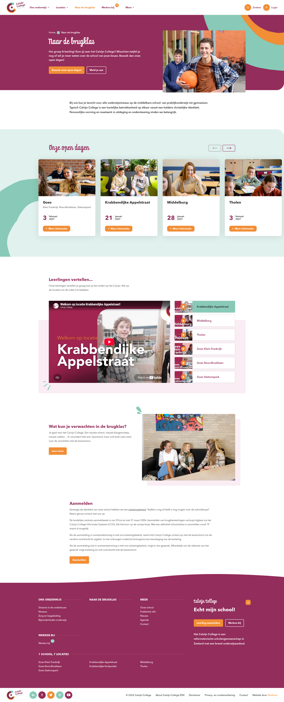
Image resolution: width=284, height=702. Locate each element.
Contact (144, 624)
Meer (129, 7)
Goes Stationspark (48, 670)
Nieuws (144, 615)
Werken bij (108, 7)
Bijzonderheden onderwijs (52, 619)
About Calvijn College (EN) (170, 695)
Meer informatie (58, 228)
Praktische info (148, 611)
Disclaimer (194, 695)
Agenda (144, 619)
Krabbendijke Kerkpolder (103, 666)
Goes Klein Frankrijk (49, 662)
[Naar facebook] (42, 695)
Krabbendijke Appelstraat (103, 662)
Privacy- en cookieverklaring (220, 695)
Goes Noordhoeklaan (50, 666)
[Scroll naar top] (248, 602)
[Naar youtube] (68, 695)
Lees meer (58, 450)
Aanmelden (79, 559)
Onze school (147, 607)
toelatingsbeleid (137, 509)
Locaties (61, 7)
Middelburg (146, 662)
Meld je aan (96, 69)
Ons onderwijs (38, 7)
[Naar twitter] (51, 695)
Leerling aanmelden (208, 622)
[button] (215, 148)
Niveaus (42, 611)
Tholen (144, 666)
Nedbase (272, 695)
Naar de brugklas (85, 7)
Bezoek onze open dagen (67, 69)
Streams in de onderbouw (52, 607)
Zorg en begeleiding (49, 615)
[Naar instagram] (59, 695)
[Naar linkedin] (33, 695)
